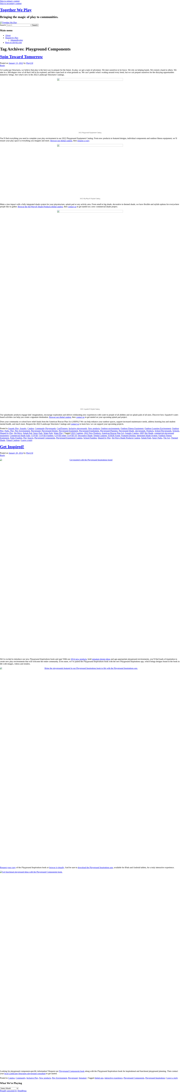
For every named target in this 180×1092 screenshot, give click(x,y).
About (8, 35)
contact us (72, 207)
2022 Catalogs (77, 433)
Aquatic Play (13, 428)
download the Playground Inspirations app (95, 867)
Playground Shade (126, 431)
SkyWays (18, 433)
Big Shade (149, 433)
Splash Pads (146, 438)
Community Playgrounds (45, 428)
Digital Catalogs (100, 435)
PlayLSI (29, 63)
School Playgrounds (163, 431)
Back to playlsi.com (13, 42)
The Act (166, 438)
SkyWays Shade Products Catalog (126, 438)
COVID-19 (72, 435)
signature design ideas (101, 659)
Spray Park (37, 433)
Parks (7, 431)
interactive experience (113, 1078)
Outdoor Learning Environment (158, 428)
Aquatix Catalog (132, 433)
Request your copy (8, 867)
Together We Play (16, 9)
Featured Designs (128, 435)
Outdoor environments (110, 428)
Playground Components (44, 438)
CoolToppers (62, 428)
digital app (99, 1078)
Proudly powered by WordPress (13, 1091)
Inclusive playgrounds (78, 428)
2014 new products (79, 659)
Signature (83, 1078)
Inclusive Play (32, 1078)
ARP (141, 433)
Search (3, 25)
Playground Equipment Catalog (69, 438)
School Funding (90, 438)
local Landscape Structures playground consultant (25, 1073)
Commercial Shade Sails (20, 435)
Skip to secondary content (10, 3)
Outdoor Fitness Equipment (132, 428)
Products (150, 431)
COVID (34, 435)
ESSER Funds (114, 435)
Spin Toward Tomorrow (21, 56)
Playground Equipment (68, 431)
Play (12, 431)
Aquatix (23, 428)
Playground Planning (109, 431)
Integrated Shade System (147, 435)
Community (20, 1078)
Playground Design (50, 431)
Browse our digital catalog (61, 141)
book (71, 1071)
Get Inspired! (12, 446)
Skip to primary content (10, 1)
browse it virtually (56, 867)
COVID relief (60, 435)
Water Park (48, 433)
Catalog (30, 428)
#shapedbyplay (17, 40)
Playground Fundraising (89, 431)
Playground (36, 431)
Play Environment (22, 431)
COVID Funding (46, 435)
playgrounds (140, 431)
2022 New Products (92, 433)
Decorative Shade (85, 435)
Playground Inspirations (155, 1078)
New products (94, 428)
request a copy (83, 141)
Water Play (58, 433)
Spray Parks (157, 438)
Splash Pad (27, 433)
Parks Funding (16, 438)
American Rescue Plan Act (113, 433)
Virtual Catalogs (13, 440)
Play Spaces (28, 438)
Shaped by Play (11, 38)
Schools (175, 431)
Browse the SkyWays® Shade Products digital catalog (40, 207)
